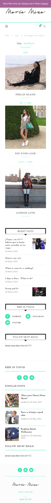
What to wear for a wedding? (19, 268)
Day (21, 103)
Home (7, 36)
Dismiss (45, 4)
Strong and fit (11, 289)
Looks (28, 103)
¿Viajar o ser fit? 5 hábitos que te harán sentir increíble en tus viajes (15, 244)
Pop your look (25, 154)
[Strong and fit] (39, 289)
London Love (25, 213)
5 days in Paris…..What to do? (19, 279)
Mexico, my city (13, 258)
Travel (25, 52)
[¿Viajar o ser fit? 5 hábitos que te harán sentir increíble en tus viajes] (39, 240)
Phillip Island (25, 95)
